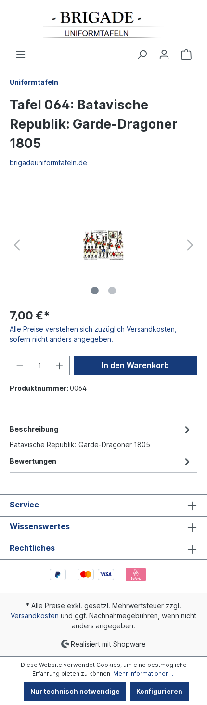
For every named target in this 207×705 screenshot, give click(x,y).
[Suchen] (142, 54)
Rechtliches (32, 548)
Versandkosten (35, 616)
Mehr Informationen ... (144, 673)
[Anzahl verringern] (20, 365)
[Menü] (21, 54)
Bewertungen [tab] (33, 461)
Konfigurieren (159, 691)
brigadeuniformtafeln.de (48, 163)
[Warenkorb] (186, 54)
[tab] (101, 436)
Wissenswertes (40, 526)
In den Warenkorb (135, 365)
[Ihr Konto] (164, 54)
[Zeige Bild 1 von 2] (95, 290)
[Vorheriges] (17, 245)
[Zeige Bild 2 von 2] (112, 290)
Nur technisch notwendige (75, 691)
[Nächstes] (190, 245)
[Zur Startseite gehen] (103, 25)
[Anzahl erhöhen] (60, 365)
